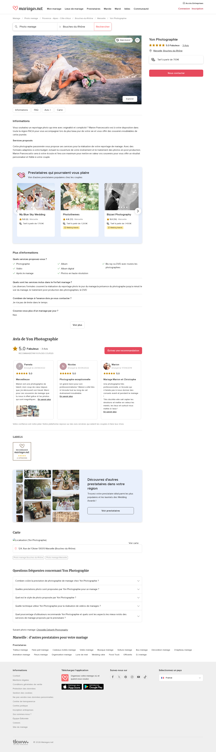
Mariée (107, 8)
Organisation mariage (62, 654)
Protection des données (24, 688)
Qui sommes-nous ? (22, 714)
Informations (21, 109)
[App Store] (71, 689)
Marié (118, 8)
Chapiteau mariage (183, 650)
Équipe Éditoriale (21, 718)
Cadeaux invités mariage (64, 650)
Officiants (127, 654)
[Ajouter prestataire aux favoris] (137, 40)
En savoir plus (44, 399)
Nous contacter (176, 73)
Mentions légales (21, 680)
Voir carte (134, 543)
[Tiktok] (145, 677)
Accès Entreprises (194, 3)
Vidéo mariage (86, 650)
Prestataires (93, 8)
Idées (127, 8)
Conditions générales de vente (27, 684)
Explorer (130, 99)
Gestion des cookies (22, 693)
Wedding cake (98, 654)
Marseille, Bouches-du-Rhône (167, 50)
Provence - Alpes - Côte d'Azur (56, 18)
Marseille (101, 18)
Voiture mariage (124, 650)
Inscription (197, 8)
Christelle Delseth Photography (52, 629)
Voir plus (77, 325)
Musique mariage (105, 650)
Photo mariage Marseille (56, 557)
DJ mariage (141, 654)
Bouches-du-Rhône (84, 18)
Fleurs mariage (41, 654)
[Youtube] (138, 677)
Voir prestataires (111, 510)
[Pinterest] (125, 677)
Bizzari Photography (119, 214)
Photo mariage (31, 18)
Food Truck (114, 654)
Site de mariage (20, 727)
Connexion (184, 8)
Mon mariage (54, 8)
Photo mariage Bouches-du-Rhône (28, 557)
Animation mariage (21, 654)
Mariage (17, 18)
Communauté (141, 8)
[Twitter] (119, 677)
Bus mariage (142, 650)
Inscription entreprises (23, 710)
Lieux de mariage (74, 8)
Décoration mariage (161, 650)
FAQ (36, 109)
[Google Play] (93, 689)
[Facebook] (112, 677)
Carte (60, 109)
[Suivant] (138, 211)
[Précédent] (17, 211)
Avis (48, 109)
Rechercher (103, 26)
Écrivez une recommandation (123, 350)
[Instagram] (132, 677)
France (169, 677)
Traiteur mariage (20, 650)
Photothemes (71, 214)
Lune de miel (82, 654)
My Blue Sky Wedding (32, 214)
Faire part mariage (40, 650)
